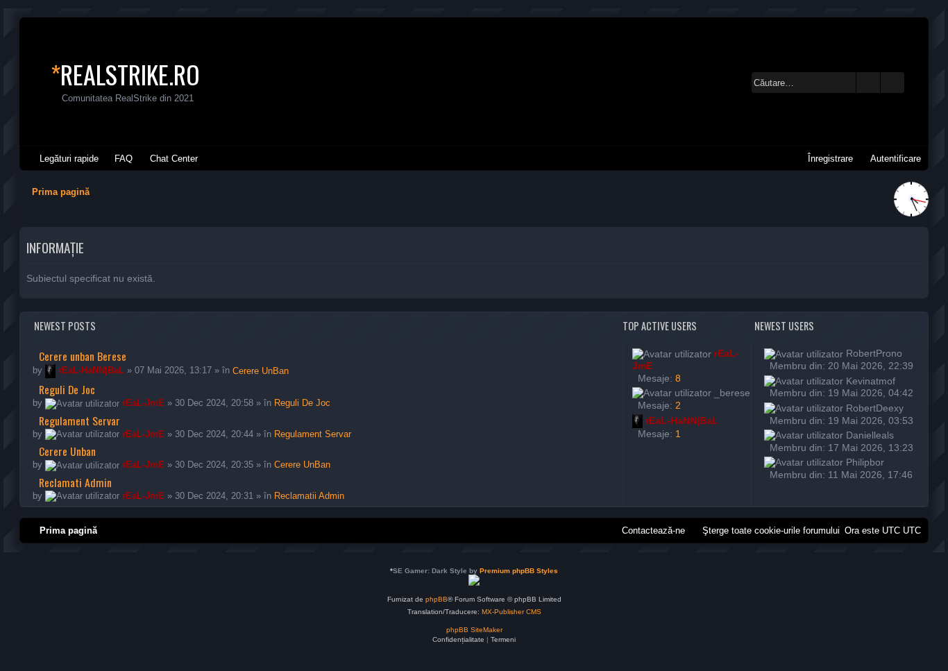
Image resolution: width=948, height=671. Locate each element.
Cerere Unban (66, 451)
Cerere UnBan (260, 371)
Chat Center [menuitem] (174, 158)
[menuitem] (117, 158)
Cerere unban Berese (81, 356)
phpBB (436, 599)
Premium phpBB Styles (519, 571)
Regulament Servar (78, 420)
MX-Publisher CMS (511, 611)
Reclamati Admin (74, 482)
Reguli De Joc (65, 389)
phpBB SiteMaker (474, 630)
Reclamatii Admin (309, 496)
